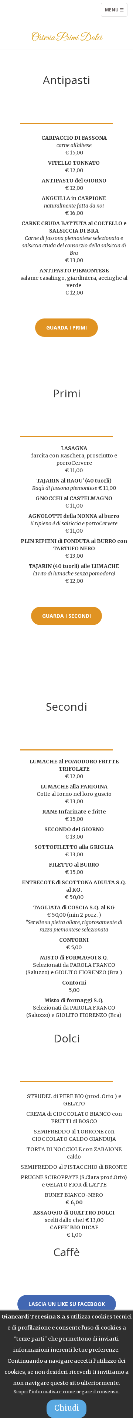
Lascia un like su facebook (66, 1303)
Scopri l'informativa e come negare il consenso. (67, 1391)
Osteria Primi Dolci (66, 37)
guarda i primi (66, 327)
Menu (116, 11)
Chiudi (66, 1407)
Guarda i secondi (66, 615)
